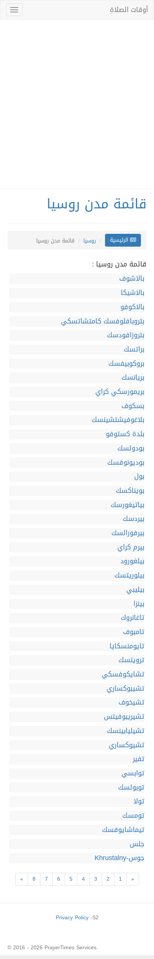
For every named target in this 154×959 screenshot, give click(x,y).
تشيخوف (131, 702)
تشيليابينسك (125, 731)
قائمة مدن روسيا (97, 204)
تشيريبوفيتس (124, 717)
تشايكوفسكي (123, 674)
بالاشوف (131, 279)
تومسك (133, 816)
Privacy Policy (72, 918)
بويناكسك (130, 491)
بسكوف (132, 406)
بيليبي (135, 590)
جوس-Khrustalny (119, 858)
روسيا (89, 241)
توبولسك (131, 787)
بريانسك (132, 378)
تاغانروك (132, 618)
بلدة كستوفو (125, 434)
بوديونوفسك (125, 463)
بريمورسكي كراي (119, 392)
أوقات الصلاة (129, 9)
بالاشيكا (132, 293)
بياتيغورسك (127, 505)
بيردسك (133, 519)
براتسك (134, 349)
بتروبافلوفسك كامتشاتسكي (102, 321)
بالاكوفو (132, 307)
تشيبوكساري (125, 689)
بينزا (138, 604)
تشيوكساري (126, 745)
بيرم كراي (130, 547)
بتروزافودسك (125, 335)
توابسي (132, 773)
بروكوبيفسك (126, 364)
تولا (138, 801)
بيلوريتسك (129, 575)
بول (139, 476)
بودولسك (130, 448)
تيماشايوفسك (123, 830)
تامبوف (133, 632)
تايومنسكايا (127, 646)
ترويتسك (131, 660)
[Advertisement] (77, 104)
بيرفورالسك (127, 533)
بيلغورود (132, 561)
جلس (137, 844)
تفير (138, 759)
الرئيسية (120, 240)
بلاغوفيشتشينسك (118, 420)
